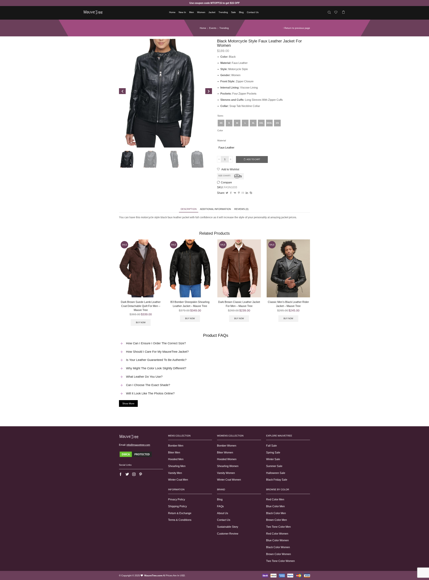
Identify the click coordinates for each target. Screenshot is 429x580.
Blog (241, 12)
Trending (223, 12)
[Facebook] (231, 193)
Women (201, 12)
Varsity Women (226, 473)
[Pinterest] (239, 193)
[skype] (250, 193)
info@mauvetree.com (138, 444)
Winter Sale (273, 459)
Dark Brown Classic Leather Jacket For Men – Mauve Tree (239, 304)
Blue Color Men (275, 506)
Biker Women (225, 452)
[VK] (235, 193)
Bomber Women (226, 445)
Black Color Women (278, 547)
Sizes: (220, 115)
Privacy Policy (176, 499)
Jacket (211, 12)
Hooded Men (175, 459)
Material (221, 140)
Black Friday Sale (276, 479)
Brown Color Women (278, 554)
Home (172, 12)
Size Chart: (224, 176)
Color (220, 130)
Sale (233, 12)
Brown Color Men (276, 519)
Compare (226, 182)
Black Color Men (276, 513)
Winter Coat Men (178, 479)
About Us (222, 513)
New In (182, 12)
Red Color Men (275, 499)
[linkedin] (247, 193)
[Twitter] (227, 193)
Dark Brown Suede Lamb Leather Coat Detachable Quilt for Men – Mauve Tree (141, 306)
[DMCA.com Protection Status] (135, 454)
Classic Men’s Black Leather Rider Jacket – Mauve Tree (288, 304)
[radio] (221, 123)
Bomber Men (175, 445)
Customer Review (227, 533)
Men (191, 12)
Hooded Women (226, 459)
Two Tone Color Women (280, 561)
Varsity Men (175, 473)
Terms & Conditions (179, 519)
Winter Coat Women (229, 479)
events (212, 28)
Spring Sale (273, 452)
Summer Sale (274, 466)
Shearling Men (177, 466)
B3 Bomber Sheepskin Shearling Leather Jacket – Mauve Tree (189, 304)
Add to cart (253, 159)
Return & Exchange (179, 513)
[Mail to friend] (243, 193)
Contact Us (253, 12)
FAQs (220, 506)
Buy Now (140, 322)
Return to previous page (297, 28)
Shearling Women (227, 466)
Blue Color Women (277, 540)
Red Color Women (277, 533)
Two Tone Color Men (278, 526)
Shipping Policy (177, 506)
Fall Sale (271, 445)
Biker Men (174, 452)
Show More (128, 403)
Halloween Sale (275, 473)
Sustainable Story (227, 526)
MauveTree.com (153, 575)
